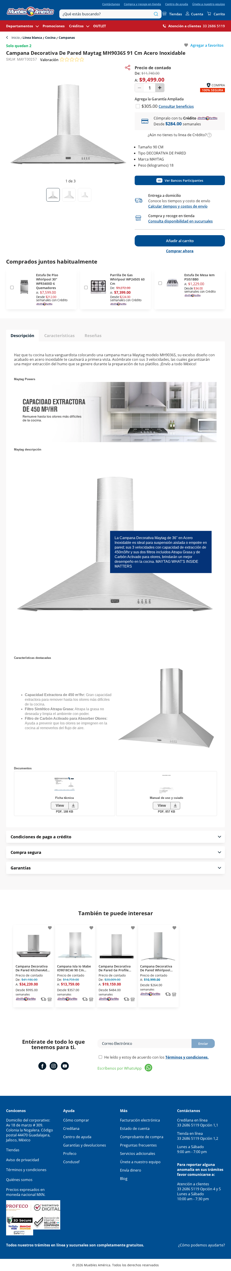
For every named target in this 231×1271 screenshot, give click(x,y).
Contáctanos (111, 4)
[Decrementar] (139, 87)
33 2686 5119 (214, 26)
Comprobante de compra (141, 1136)
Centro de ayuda (176, 4)
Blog (123, 1178)
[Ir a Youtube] (65, 1066)
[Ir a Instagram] (54, 1066)
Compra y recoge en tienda (142, 4)
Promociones (54, 26)
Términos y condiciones (26, 1169)
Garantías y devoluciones (84, 1145)
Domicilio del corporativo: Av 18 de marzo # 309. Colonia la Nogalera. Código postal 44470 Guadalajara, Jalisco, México (29, 1130)
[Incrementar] (159, 87)
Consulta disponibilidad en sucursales (180, 221)
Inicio (16, 37)
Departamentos (19, 26)
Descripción (22, 335)
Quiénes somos (19, 1179)
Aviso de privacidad (22, 1159)
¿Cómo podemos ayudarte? (201, 1245)
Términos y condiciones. (187, 1057)
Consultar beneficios (176, 106)
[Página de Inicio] (30, 10)
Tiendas (175, 14)
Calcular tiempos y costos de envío (178, 206)
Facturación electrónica (140, 1120)
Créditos (76, 26)
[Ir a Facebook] (42, 1066)
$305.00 (150, 106)
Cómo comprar (76, 1120)
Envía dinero (130, 1170)
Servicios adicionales (137, 1153)
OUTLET (99, 26)
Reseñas (93, 335)
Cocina (50, 37)
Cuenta (197, 14)
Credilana (71, 1128)
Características (59, 335)
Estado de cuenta (135, 1128)
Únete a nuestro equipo (208, 4)
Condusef (71, 1161)
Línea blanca (32, 37)
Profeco (69, 1153)
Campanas (66, 37)
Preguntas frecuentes (138, 1145)
